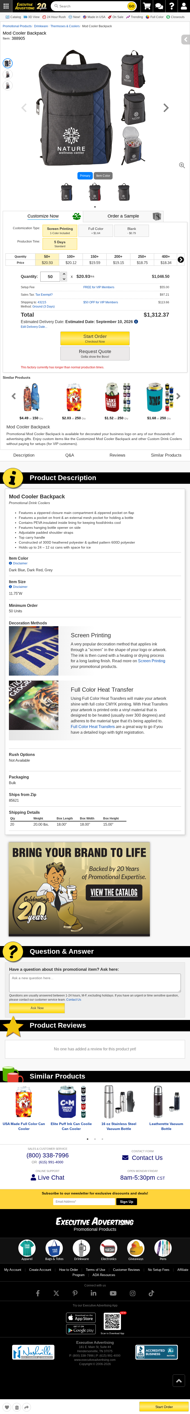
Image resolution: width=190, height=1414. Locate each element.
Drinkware (41, 26)
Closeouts (178, 17)
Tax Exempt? (44, 300)
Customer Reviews (126, 1275)
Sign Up (126, 1207)
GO (131, 6)
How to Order (68, 1275)
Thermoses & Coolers (65, 26)
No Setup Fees (158, 1275)
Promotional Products (17, 26)
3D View (34, 17)
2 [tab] (95, 1144)
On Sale (118, 17)
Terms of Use (95, 1275)
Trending (137, 17)
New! (76, 17)
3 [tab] (102, 1144)
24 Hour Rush (56, 17)
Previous (13, 402)
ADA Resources (104, 1280)
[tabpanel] (66, 195)
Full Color (157, 17)
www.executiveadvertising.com (95, 1365)
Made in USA (96, 17)
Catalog (15, 17)
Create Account (40, 1275)
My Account (12, 1275)
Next (180, 265)
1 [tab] (95, 212)
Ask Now (37, 1014)
